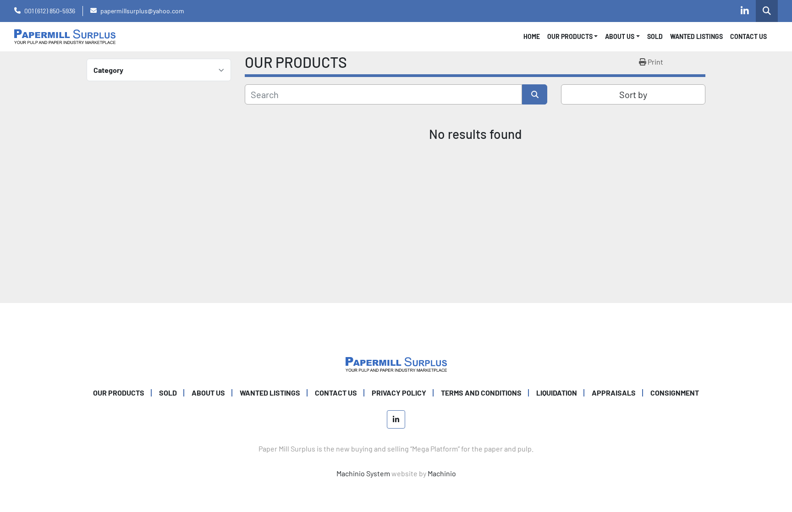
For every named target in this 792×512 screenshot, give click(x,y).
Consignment (674, 392)
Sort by (633, 94)
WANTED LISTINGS (696, 36)
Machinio (442, 473)
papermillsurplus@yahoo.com (142, 11)
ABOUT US (208, 392)
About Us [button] (619, 36)
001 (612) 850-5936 (49, 11)
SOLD (655, 36)
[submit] (534, 94)
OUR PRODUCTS (570, 36)
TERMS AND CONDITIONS (481, 392)
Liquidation (556, 392)
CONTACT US (748, 36)
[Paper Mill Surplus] (396, 363)
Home (531, 36)
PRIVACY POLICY (399, 392)
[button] (572, 36)
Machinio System (363, 473)
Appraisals (614, 392)
